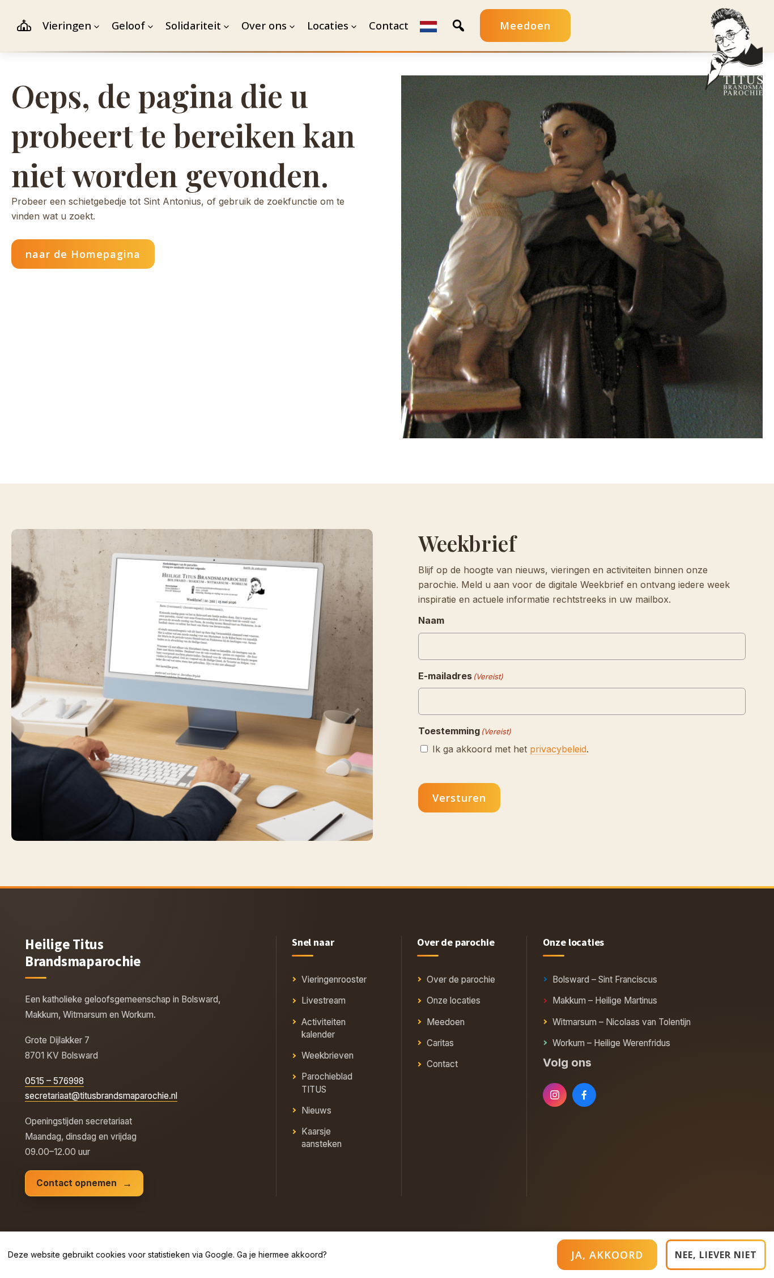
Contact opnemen (76, 1183)
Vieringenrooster (334, 979)
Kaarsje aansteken (321, 1137)
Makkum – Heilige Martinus (604, 1000)
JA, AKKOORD (607, 1255)
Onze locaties (453, 1000)
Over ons (264, 25)
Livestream (323, 1000)
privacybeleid (558, 749)
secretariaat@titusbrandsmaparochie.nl (101, 1095)
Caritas (440, 1043)
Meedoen (525, 25)
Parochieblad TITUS (326, 1082)
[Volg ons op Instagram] (555, 1095)
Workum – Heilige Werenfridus (611, 1043)
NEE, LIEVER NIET (716, 1255)
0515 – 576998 (54, 1081)
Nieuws (316, 1110)
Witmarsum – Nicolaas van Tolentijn (621, 1022)
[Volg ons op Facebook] (584, 1095)
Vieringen (66, 25)
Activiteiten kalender (323, 1028)
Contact (442, 1064)
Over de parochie (461, 979)
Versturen (459, 798)
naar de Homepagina (83, 254)
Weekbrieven (327, 1055)
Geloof (128, 25)
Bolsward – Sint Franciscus (604, 979)
